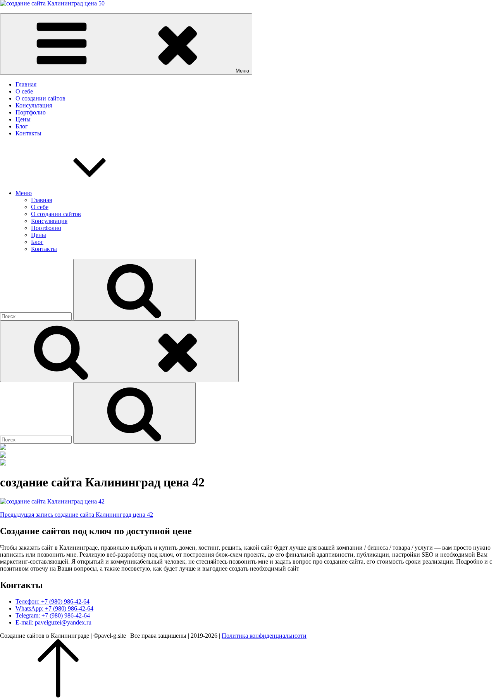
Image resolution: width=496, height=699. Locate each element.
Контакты (28, 133)
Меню (24, 193)
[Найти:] (36, 316)
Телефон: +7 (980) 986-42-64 (53, 601)
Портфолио (31, 112)
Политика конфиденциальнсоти (264, 635)
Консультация (34, 105)
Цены (23, 119)
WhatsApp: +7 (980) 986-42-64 (54, 608)
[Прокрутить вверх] (58, 695)
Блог (22, 126)
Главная (26, 84)
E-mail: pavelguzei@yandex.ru (53, 622)
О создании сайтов (40, 98)
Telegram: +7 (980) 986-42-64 (53, 615)
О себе (24, 91)
